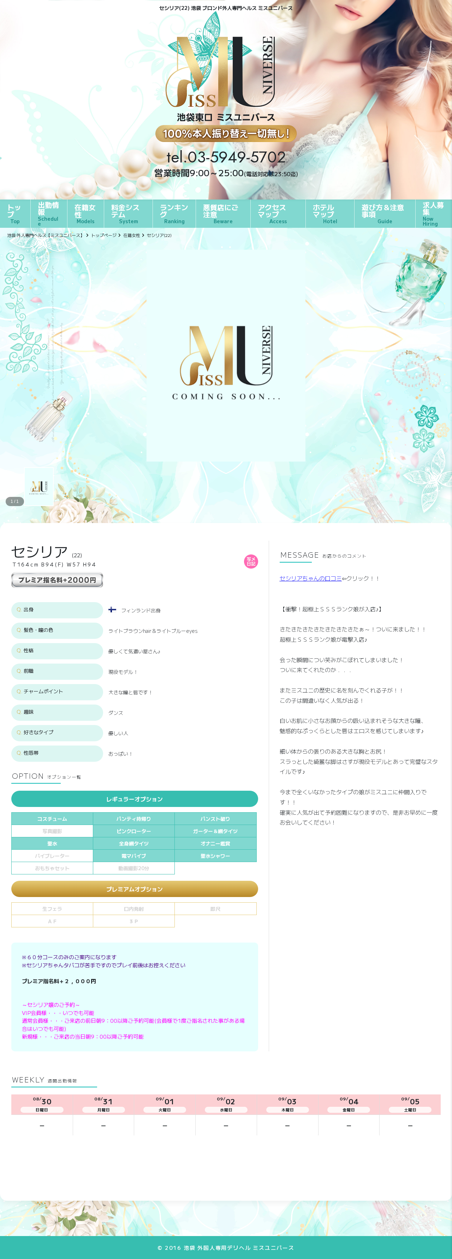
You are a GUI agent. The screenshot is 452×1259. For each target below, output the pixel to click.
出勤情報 (48, 213)
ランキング (174, 213)
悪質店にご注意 (220, 213)
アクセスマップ (272, 213)
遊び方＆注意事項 (383, 213)
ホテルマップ (325, 213)
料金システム (125, 213)
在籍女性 (85, 213)
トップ (14, 213)
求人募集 (433, 213)
